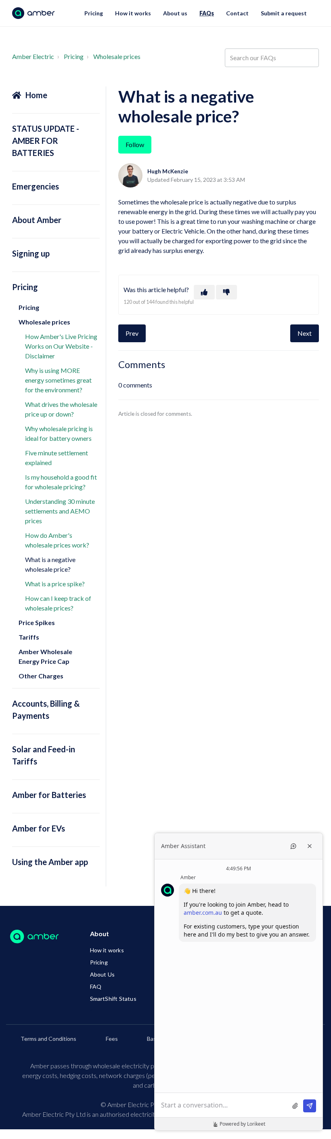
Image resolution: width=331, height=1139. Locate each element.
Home (36, 95)
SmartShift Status (113, 998)
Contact (237, 13)
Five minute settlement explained (56, 457)
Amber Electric (33, 56)
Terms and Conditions (48, 1038)
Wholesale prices (116, 56)
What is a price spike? (55, 583)
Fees (112, 1038)
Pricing (93, 13)
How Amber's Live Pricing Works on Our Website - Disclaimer (61, 346)
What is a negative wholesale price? (50, 564)
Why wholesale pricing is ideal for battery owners (59, 433)
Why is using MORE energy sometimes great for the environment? (58, 380)
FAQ (96, 986)
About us (175, 13)
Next (304, 333)
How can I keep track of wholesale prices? (58, 603)
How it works (133, 13)
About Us (102, 974)
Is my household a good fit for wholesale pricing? (61, 482)
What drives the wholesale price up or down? (61, 409)
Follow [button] (135, 144)
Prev (132, 333)
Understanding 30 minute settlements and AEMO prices (60, 510)
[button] (204, 292)
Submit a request (284, 13)
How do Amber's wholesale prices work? (57, 540)
